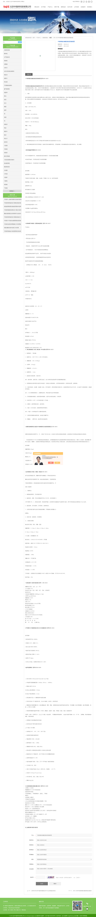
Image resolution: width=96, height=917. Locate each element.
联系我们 (89, 7)
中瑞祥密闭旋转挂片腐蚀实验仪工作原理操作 (12, 217)
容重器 (6, 64)
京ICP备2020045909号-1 (50, 915)
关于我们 (43, 7)
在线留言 (83, 7)
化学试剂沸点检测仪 (9, 71)
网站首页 (36, 7)
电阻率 (6, 92)
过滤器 (6, 170)
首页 (34, 37)
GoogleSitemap (70, 915)
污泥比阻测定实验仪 (9, 159)
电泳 (5, 127)
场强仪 (6, 152)
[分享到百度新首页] (89, 1)
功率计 (6, 67)
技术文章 (70, 7)
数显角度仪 (7, 166)
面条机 (6, 60)
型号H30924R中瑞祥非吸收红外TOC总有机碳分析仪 (44, 890)
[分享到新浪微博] (86, 1)
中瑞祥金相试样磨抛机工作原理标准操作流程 (12, 225)
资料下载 (56, 7)
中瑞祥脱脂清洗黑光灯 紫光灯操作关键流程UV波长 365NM (12, 210)
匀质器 (6, 145)
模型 (5, 106)
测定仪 (6, 74)
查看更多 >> (12, 191)
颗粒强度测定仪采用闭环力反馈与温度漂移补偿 (12, 214)
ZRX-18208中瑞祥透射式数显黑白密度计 (82, 890)
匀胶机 (6, 181)
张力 (5, 103)
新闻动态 (63, 7)
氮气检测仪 (7, 89)
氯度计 (6, 131)
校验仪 (6, 124)
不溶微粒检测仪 (8, 85)
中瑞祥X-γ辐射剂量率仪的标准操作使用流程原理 (13, 200)
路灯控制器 (7, 156)
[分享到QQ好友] (91, 1)
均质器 (6, 149)
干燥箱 (6, 188)
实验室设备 (7, 50)
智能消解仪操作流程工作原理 (11, 227)
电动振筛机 (7, 163)
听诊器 (6, 81)
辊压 (5, 99)
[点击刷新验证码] (50, 877)
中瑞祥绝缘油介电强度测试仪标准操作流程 (12, 232)
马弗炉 (6, 177)
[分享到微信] (84, 1)
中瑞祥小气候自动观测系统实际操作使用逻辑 (12, 221)
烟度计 (6, 78)
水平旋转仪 (7, 57)
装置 (5, 117)
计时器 (6, 173)
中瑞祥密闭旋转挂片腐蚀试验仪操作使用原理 (12, 203)
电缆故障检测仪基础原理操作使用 (12, 206)
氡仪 (5, 135)
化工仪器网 (64, 915)
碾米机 (6, 53)
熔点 (5, 96)
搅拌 (5, 110)
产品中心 (50, 7)
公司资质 (76, 7)
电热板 (6, 184)
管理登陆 (85, 915)
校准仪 (6, 142)
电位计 (6, 138)
